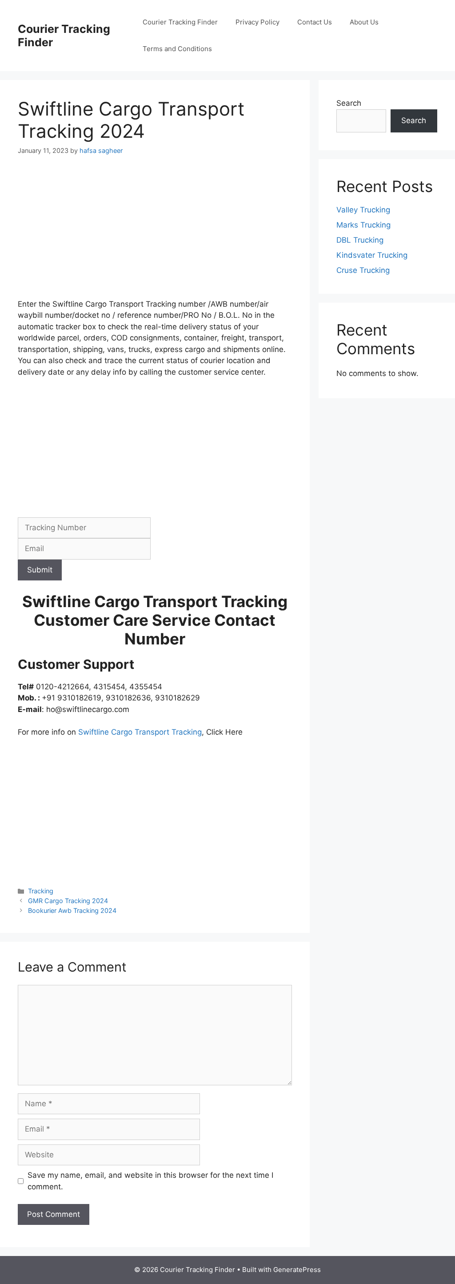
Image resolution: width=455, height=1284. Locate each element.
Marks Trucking (363, 224)
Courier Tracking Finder (180, 22)
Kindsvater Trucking (371, 255)
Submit (39, 569)
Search (348, 103)
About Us (364, 22)
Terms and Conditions (177, 48)
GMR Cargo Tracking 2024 (68, 900)
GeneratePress (297, 1269)
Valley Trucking (363, 209)
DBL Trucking (359, 240)
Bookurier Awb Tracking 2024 (72, 910)
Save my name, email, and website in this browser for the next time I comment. (150, 1181)
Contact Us (314, 22)
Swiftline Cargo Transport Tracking (140, 732)
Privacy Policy (257, 22)
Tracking (40, 891)
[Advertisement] (155, 233)
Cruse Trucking (363, 270)
